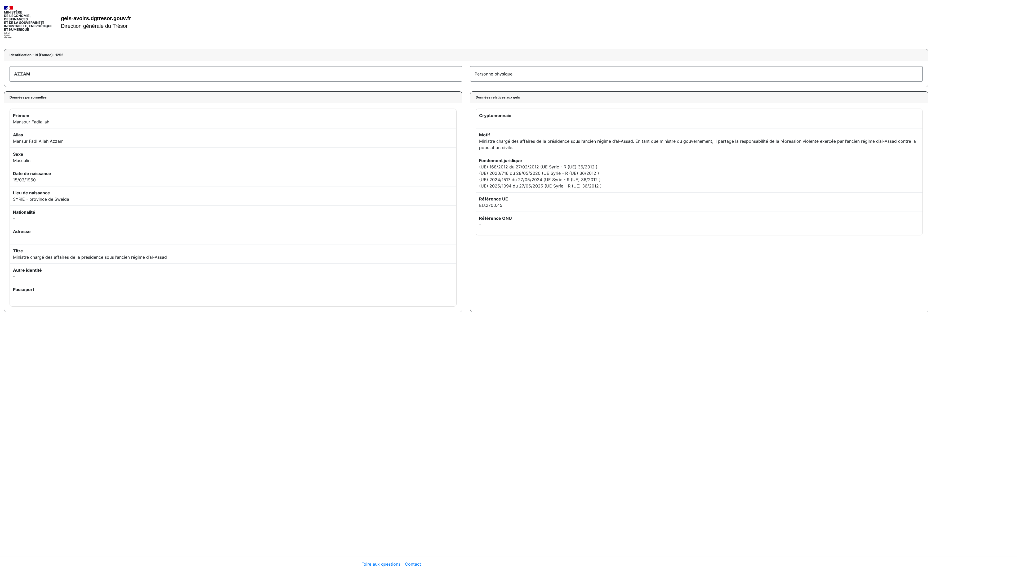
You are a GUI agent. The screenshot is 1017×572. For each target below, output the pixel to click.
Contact (413, 564)
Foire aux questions (381, 564)
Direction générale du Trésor (94, 26)
